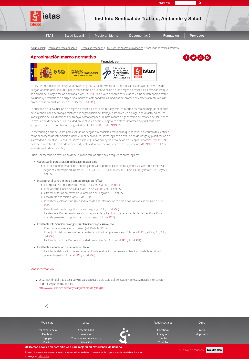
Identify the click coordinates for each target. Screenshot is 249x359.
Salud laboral (38, 47)
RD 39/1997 (147, 144)
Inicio (202, 330)
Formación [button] (171, 35)
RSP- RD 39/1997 (109, 125)
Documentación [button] (140, 35)
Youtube (163, 342)
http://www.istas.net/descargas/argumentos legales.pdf (72, 288)
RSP (51, 174)
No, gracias (214, 349)
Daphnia (47, 334)
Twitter (163, 338)
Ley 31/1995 (90, 86)
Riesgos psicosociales (92, 47)
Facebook (163, 330)
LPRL (63, 90)
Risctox (47, 342)
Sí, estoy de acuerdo (191, 350)
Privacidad (85, 334)
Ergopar (47, 338)
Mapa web (164, 2)
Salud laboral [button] (74, 35)
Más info (43, 356)
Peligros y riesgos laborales (62, 47)
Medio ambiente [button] (106, 35)
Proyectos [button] (197, 35)
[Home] (45, 18)
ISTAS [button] (49, 35)
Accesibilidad (86, 330)
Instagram (163, 334)
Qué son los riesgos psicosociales (125, 47)
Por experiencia (47, 330)
